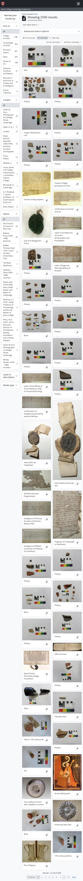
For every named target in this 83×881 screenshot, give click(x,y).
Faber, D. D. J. (10, 127)
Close (35, 14)
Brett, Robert (10, 207)
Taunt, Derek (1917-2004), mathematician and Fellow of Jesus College (10, 174)
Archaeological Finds (10, 44)
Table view (55, 38)
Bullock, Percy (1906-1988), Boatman (10, 237)
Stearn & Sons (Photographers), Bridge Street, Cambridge (10, 116)
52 (68, 877)
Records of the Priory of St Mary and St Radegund (10, 82)
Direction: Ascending (71, 42)
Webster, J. (10, 163)
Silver (10, 57)
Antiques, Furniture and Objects (10, 71)
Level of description (8, 376)
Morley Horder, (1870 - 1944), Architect (10, 364)
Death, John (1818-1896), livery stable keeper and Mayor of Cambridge (10, 288)
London (10, 132)
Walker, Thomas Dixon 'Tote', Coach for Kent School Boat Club (10, 252)
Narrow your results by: (10, 17)
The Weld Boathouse (10, 264)
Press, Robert (10, 157)
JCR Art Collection (10, 91)
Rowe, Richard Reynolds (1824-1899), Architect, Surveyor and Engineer (10, 144)
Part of (6, 26)
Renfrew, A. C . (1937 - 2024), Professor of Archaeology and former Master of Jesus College (10, 307)
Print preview (30, 38)
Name (6, 213)
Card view (43, 38)
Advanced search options (36, 31)
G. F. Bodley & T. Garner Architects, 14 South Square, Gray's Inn (10, 197)
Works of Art (10, 62)
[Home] (3, 4)
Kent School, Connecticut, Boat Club (10, 226)
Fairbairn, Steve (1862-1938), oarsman (10, 274)
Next (74, 877)
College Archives (10, 37)
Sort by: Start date (53, 42)
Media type (8, 385)
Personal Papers (10, 51)
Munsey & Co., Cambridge (10, 186)
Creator (7, 99)
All (4, 31)
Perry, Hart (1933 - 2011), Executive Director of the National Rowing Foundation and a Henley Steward (10, 330)
